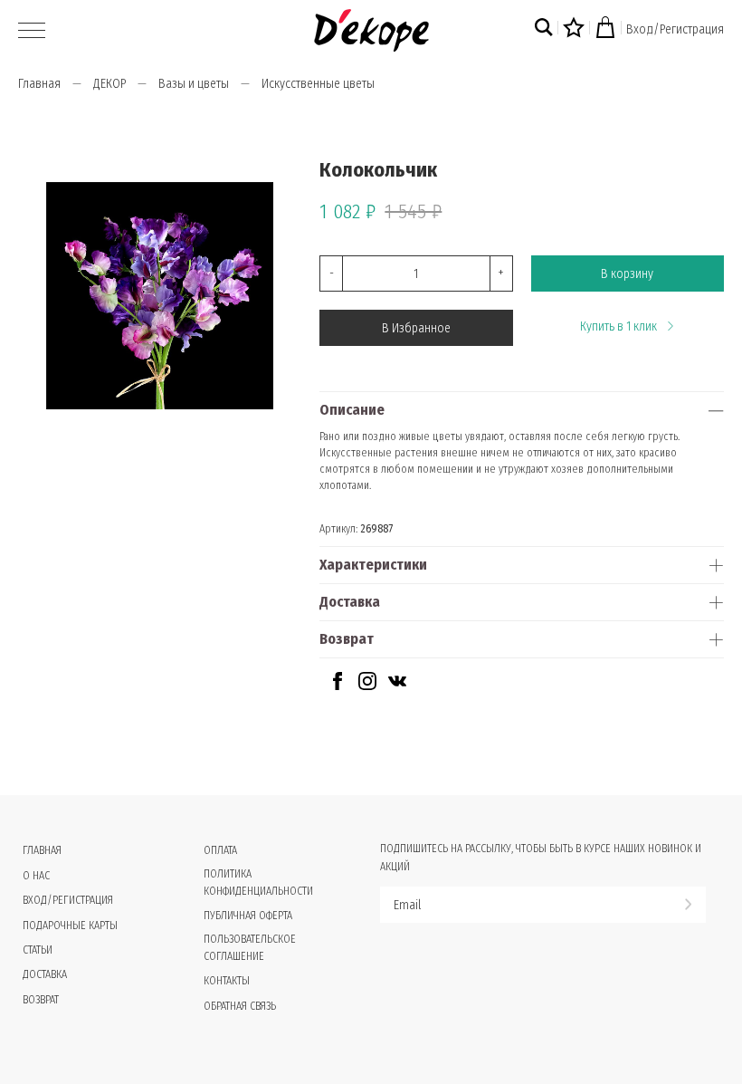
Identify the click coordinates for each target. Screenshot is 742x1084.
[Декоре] (371, 30)
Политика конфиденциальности (258, 882)
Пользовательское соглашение (250, 948)
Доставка (349, 601)
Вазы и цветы (193, 83)
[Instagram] (367, 686)
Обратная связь (240, 1006)
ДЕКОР (109, 83)
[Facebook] (337, 686)
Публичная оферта (248, 915)
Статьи (37, 950)
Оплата (220, 850)
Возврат (346, 639)
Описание (352, 409)
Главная (39, 83)
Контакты (227, 980)
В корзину (627, 274)
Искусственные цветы (318, 83)
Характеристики (373, 564)
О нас (36, 875)
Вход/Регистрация (675, 29)
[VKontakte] (397, 686)
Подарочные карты (70, 925)
